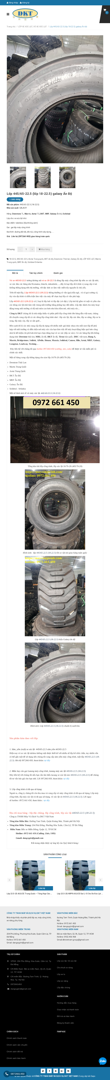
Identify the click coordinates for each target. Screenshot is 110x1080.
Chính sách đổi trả (15, 1051)
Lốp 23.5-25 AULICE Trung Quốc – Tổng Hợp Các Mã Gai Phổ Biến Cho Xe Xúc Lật (43, 894)
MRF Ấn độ (22, 262)
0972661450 (16, 984)
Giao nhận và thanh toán (68, 1009)
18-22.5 (12, 259)
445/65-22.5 (22, 259)
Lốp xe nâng (62, 981)
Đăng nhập (13, 3)
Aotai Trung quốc (35, 259)
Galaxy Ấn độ (76, 259)
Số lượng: (11, 249)
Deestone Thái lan (62, 259)
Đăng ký (25, 3)
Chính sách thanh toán (17, 1038)
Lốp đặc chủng (63, 987)
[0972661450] (6, 1074)
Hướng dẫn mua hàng (66, 1003)
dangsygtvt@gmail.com (21, 989)
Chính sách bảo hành (16, 1058)
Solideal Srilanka (35, 262)
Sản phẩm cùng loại (55, 854)
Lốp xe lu (61, 974)
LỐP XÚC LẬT (89, 259)
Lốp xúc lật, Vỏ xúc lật (66, 961)
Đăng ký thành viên (65, 1023)
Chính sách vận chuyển (17, 1045)
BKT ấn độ (48, 259)
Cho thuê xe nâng (65, 967)
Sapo (93, 1076)
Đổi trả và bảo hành (65, 1016)
